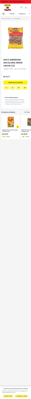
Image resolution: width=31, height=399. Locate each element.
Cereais (12, 14)
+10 (19, 88)
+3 (6, 88)
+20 (25, 88)
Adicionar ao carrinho (15, 82)
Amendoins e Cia (9, 18)
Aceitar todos (8, 396)
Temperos (22, 14)
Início (2, 18)
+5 (12, 88)
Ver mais (27, 112)
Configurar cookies (21, 396)
